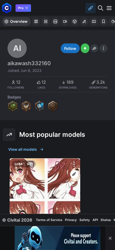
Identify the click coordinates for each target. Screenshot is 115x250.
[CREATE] (74, 174)
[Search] (100, 8)
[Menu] (109, 8)
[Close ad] (110, 238)
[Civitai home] (7, 8)
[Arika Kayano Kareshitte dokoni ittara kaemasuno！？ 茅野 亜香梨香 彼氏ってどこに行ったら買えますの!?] (45, 203)
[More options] (74, 164)
